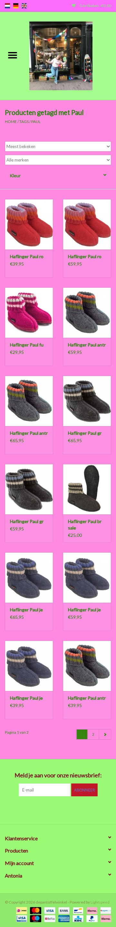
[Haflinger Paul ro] (29, 224)
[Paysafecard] (104, 910)
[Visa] (49, 910)
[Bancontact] (77, 910)
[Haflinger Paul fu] (29, 312)
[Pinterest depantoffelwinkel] (58, 809)
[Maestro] (35, 918)
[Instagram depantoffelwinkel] (92, 809)
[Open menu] (12, 54)
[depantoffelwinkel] (70, 55)
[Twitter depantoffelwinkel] (35, 809)
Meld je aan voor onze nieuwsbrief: (58, 775)
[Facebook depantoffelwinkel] (24, 809)
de (15, 5)
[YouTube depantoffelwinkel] (69, 809)
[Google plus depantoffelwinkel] (47, 809)
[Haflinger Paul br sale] (87, 489)
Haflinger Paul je (26, 609)
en (24, 5)
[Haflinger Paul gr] (87, 401)
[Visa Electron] (21, 918)
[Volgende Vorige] (105, 734)
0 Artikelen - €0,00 (95, 5)
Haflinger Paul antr (87, 344)
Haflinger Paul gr (85, 433)
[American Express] (63, 918)
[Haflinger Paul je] (29, 577)
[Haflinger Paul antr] (87, 312)
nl (7, 5)
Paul (36, 121)
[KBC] (77, 918)
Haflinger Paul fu (27, 344)
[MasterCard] (35, 910)
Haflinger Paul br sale (85, 524)
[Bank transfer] (63, 910)
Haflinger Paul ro (27, 256)
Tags (24, 121)
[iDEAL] (21, 910)
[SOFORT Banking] (91, 910)
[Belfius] (49, 918)
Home (11, 121)
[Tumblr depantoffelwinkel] (80, 809)
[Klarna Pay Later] (104, 918)
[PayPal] (91, 918)
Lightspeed (100, 902)
